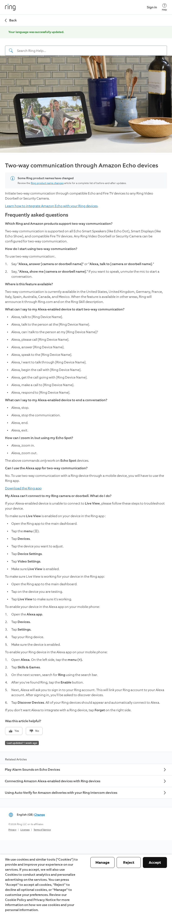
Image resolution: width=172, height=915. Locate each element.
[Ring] (10, 7)
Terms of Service (42, 829)
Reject (128, 862)
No (37, 731)
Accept (155, 862)
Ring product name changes (47, 183)
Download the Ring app (23, 488)
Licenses (25, 829)
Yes (16, 731)
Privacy (12, 829)
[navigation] (86, 47)
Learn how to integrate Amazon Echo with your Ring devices (51, 206)
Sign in (152, 7)
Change (39, 815)
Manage (102, 862)
